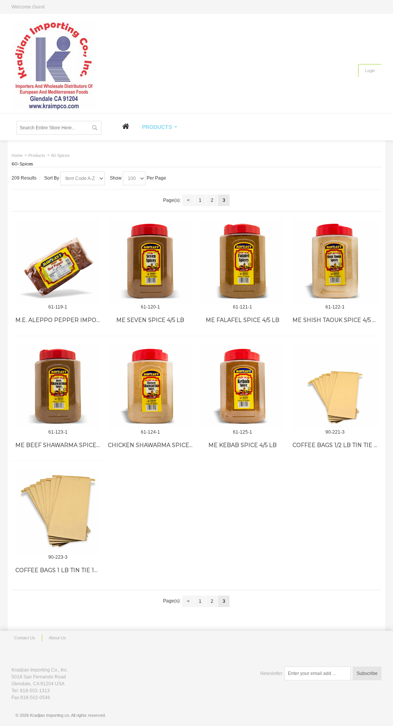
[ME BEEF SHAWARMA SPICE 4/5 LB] (58, 386)
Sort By (51, 178)
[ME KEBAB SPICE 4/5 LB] (243, 386)
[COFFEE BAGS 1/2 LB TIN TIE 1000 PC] (335, 386)
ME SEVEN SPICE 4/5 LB (150, 320)
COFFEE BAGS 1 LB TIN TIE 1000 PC (65, 570)
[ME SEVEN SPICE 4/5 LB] (150, 261)
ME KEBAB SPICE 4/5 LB (242, 445)
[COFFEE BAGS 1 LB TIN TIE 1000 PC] (58, 511)
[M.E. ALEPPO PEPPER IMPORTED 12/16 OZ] (58, 261)
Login (370, 70)
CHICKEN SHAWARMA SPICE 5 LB (155, 445)
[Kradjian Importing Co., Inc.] (54, 65)
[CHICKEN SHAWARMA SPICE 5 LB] (150, 386)
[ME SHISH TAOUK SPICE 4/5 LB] (335, 261)
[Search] (94, 128)
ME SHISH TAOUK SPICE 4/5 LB (336, 320)
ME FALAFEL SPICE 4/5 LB (242, 320)
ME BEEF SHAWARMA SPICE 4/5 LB (65, 445)
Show (116, 178)
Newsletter (271, 673)
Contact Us (24, 637)
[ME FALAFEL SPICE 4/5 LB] (243, 261)
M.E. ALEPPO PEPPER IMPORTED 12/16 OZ (75, 320)
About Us (57, 637)
